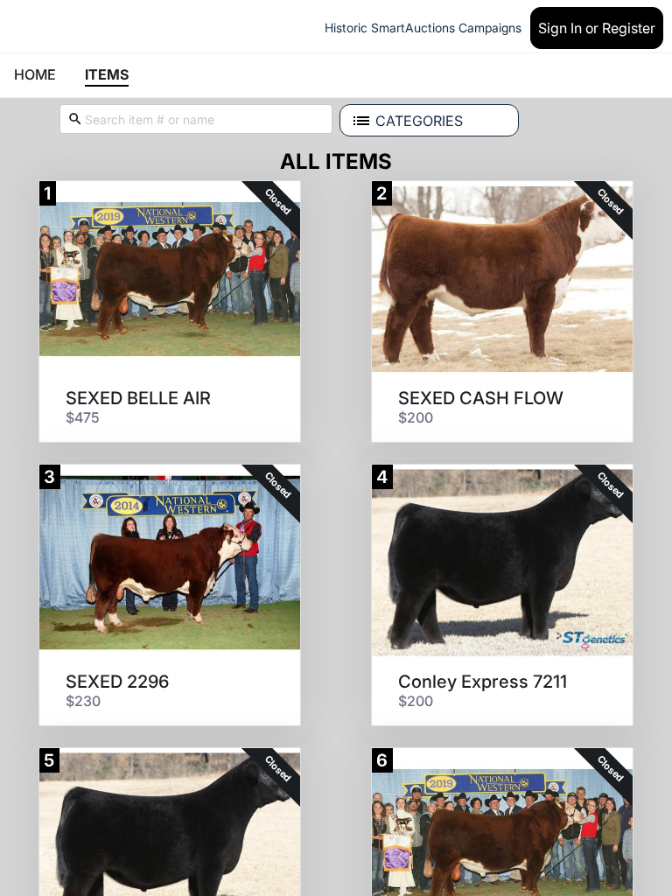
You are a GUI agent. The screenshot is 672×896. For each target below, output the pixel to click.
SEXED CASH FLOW (481, 398)
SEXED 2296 (117, 681)
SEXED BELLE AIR (138, 398)
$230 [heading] (83, 701)
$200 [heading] (415, 417)
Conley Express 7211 (482, 681)
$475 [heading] (83, 417)
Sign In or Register (596, 28)
